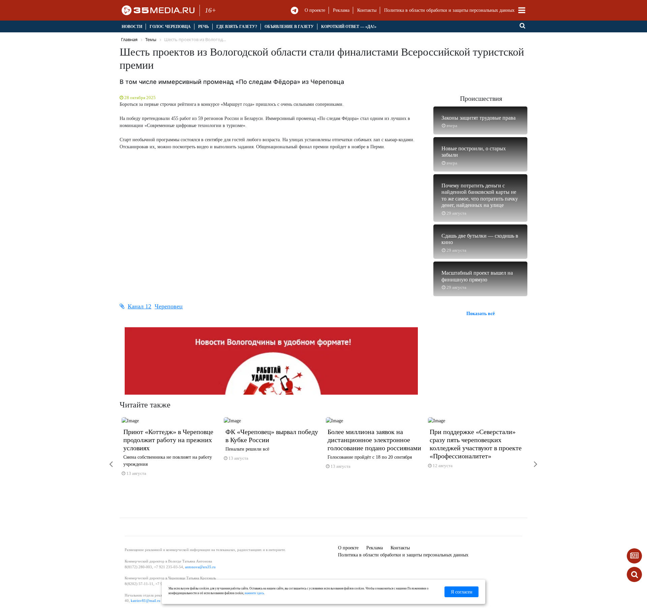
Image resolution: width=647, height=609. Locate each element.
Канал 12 (139, 306)
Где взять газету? (236, 26)
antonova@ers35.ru (200, 567)
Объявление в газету (289, 26)
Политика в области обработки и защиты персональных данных (449, 10)
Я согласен (461, 592)
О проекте (315, 10)
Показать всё (480, 313)
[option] (171, 449)
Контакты (366, 10)
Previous (106, 459)
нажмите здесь (254, 593)
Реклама (341, 10)
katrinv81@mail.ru (145, 601)
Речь (203, 26)
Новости (132, 26)
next (531, 459)
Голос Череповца (170, 26)
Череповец (169, 306)
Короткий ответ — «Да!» (348, 26)
